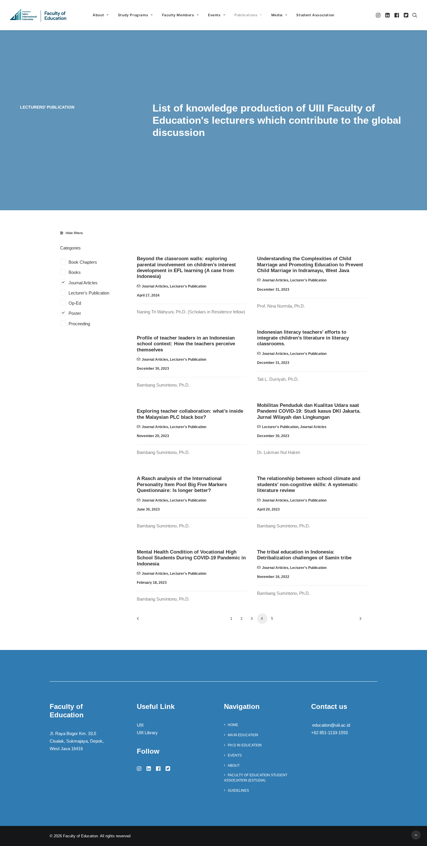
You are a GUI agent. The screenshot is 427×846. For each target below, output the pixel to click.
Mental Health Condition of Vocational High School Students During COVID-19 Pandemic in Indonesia (191, 558)
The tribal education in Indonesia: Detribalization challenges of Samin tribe (304, 555)
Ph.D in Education (245, 745)
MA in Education (243, 735)
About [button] (98, 15)
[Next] (359, 620)
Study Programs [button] (133, 15)
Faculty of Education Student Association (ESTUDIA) (255, 777)
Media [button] (277, 15)
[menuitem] (100, 15)
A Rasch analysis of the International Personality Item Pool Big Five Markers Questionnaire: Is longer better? (182, 484)
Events (214, 15)
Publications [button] (245, 15)
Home (233, 725)
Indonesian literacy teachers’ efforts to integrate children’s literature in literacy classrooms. (303, 338)
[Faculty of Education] (38, 15)
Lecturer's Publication (188, 286)
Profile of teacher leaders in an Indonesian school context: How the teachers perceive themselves (186, 344)
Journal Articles (155, 286)
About (234, 766)
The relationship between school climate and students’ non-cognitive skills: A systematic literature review (308, 484)
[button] (378, 15)
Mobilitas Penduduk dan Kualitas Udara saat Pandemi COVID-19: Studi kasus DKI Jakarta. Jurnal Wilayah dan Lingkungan (309, 411)
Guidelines (238, 790)
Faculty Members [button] (178, 15)
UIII (140, 725)
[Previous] (144, 620)
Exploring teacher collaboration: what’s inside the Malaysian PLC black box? (190, 414)
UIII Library (147, 732)
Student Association (315, 15)
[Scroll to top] (416, 834)
